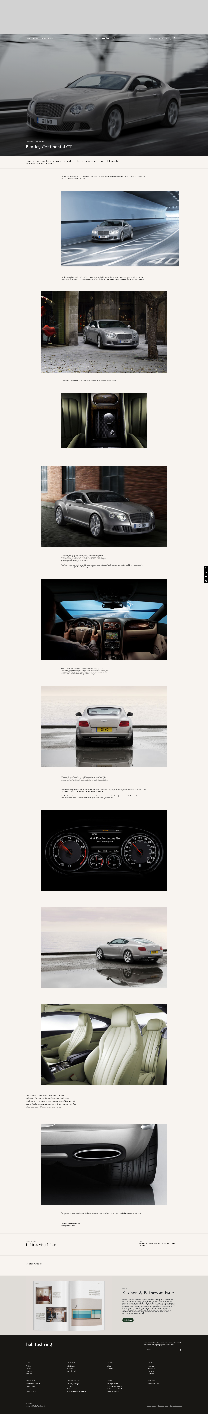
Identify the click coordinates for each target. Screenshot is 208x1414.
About (109, 1366)
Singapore (171, 1243)
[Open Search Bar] (175, 38)
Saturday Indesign (73, 1384)
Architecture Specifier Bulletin (76, 1391)
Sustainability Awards (114, 1386)
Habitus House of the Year (115, 1389)
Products (43, 38)
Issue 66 (166, 38)
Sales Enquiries (163, 1406)
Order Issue (128, 1320)
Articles (35, 38)
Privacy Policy (151, 1406)
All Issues (70, 1368)
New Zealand (158, 1243)
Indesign (29, 1389)
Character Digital (153, 1384)
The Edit (50, 38)
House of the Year (155, 38)
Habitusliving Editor (37, 141)
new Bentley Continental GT (80, 176)
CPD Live (70, 1386)
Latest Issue (71, 1366)
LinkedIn (151, 1371)
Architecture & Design (33, 1384)
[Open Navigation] (180, 38)
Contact (110, 1368)
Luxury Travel (30, 1386)
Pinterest (151, 1374)
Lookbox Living (31, 1391)
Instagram (151, 1366)
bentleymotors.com (68, 1225)
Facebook (151, 1368)
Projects (28, 38)
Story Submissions (176, 1406)
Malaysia (149, 1243)
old (165, 1243)
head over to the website (123, 1213)
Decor (28, 141)
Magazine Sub (71, 1371)
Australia (142, 1243)
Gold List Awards (113, 1391)
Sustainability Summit (74, 1389)
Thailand (142, 1245)
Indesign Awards (112, 1384)
